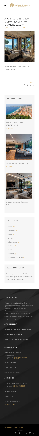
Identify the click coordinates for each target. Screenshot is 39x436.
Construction (12, 230)
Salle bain (11, 254)
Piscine (10, 250)
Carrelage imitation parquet (17, 164)
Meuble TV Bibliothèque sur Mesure (16, 339)
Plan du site (19, 430)
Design (10, 238)
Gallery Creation (13, 242)
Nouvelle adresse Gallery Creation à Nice (17, 329)
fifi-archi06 (9, 28)
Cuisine (10, 234)
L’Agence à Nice (9, 404)
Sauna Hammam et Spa (15, 257)
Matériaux (11, 246)
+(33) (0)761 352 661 (20, 358)
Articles (10, 227)
